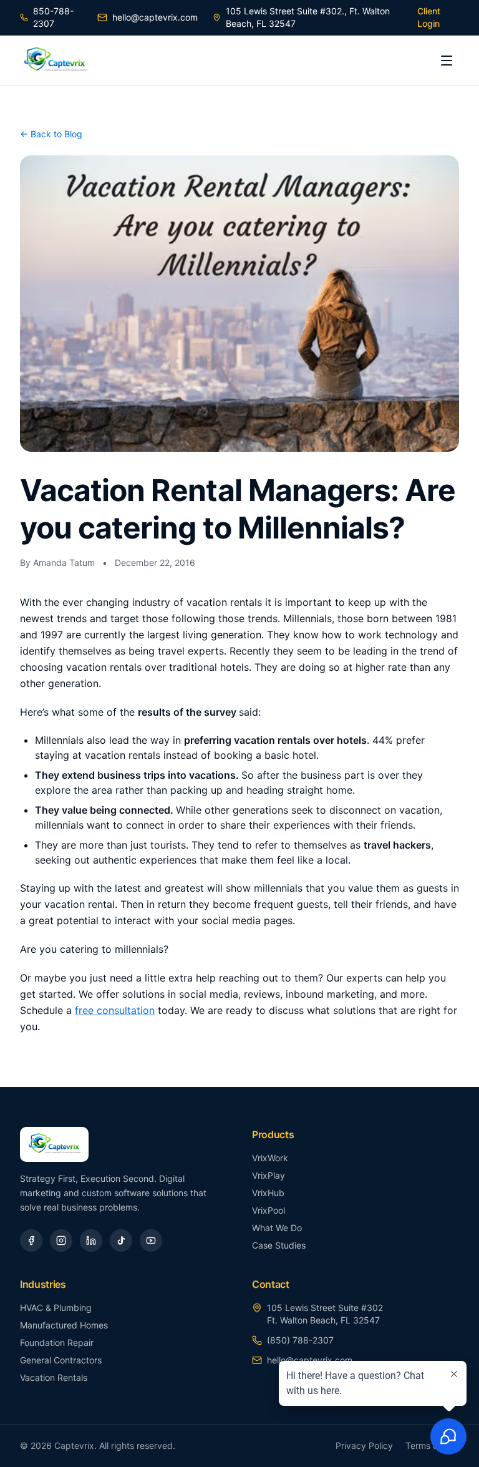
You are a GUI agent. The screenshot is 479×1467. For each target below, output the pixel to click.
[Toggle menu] (446, 60)
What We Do (277, 1227)
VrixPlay (268, 1175)
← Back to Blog (51, 134)
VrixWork (270, 1158)
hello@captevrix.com (155, 17)
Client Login (428, 17)
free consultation (115, 1010)
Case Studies (279, 1245)
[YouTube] (151, 1240)
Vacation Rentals (53, 1377)
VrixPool (268, 1210)
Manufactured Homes (64, 1325)
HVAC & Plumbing (56, 1307)
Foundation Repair (57, 1342)
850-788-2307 (53, 17)
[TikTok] (121, 1240)
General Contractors (61, 1360)
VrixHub (268, 1192)
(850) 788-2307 (300, 1340)
